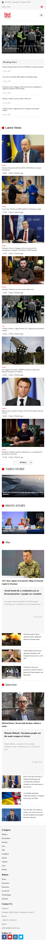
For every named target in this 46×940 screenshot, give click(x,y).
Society (4, 842)
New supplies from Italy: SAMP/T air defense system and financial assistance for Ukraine (20, 371)
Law (3, 846)
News (4, 879)
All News (23, 462)
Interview (5, 887)
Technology (6, 895)
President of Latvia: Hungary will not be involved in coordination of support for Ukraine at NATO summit (22, 88)
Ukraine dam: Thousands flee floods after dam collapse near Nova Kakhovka (22, 493)
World (4, 870)
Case (4, 866)
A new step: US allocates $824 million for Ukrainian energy (19, 77)
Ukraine (5, 899)
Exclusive (5, 883)
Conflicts (5, 854)
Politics (4, 834)
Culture (4, 862)
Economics (6, 838)
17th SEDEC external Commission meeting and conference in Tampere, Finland (21, 530)
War (3, 850)
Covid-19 (5, 891)
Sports (4, 858)
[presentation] (42, 486)
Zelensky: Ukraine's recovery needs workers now (16, 99)
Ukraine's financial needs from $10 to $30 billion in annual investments (23, 67)
